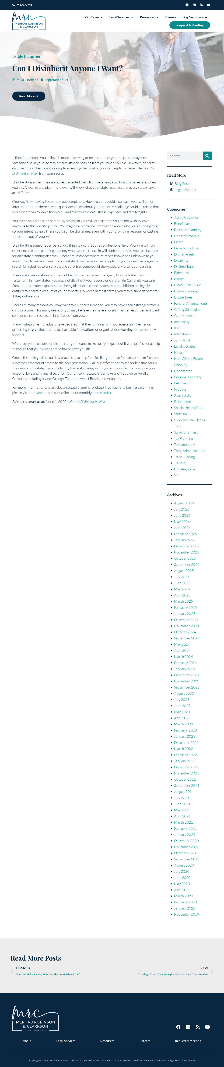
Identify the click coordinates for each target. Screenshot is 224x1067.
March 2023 (183, 724)
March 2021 (183, 822)
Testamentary (184, 444)
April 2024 (182, 650)
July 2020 (181, 871)
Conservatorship (187, 236)
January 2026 (184, 540)
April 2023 (182, 718)
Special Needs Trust (189, 407)
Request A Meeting (189, 25)
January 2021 (184, 834)
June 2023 (182, 705)
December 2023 (186, 675)
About (27, 1041)
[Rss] (201, 5)
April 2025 (182, 595)
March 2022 (183, 748)
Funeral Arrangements (191, 303)
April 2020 (182, 890)
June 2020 (182, 877)
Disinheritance (185, 266)
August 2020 (184, 865)
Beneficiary (182, 223)
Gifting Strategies (187, 309)
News (178, 352)
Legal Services (119, 17)
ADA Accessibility (123, 1060)
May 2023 (182, 712)
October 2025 (185, 558)
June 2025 (182, 583)
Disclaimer (106, 1060)
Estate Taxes (183, 297)
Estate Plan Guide (187, 285)
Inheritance (182, 334)
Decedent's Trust (187, 248)
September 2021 (187, 785)
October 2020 (185, 853)
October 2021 (185, 779)
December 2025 (186, 546)
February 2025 (185, 607)
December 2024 (186, 620)
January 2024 (184, 669)
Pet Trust (181, 383)
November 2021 (186, 773)
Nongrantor (183, 371)
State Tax (180, 414)
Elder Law (181, 272)
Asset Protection (186, 217)
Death (178, 242)
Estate (179, 279)
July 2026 (181, 509)
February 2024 (185, 662)
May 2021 (182, 810)
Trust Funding (184, 457)
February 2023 (185, 730)
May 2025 (182, 589)
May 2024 (182, 644)
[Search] (207, 156)
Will (177, 475)
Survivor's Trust (186, 432)
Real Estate (182, 395)
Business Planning (187, 229)
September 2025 (187, 564)
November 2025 (186, 552)
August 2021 (184, 791)
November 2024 (186, 626)
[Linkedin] (194, 5)
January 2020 (184, 908)
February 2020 (185, 902)
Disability (181, 260)
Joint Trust (182, 340)
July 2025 (181, 577)
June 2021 (182, 804)
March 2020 (183, 896)
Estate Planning (26, 56)
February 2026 (185, 534)
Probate (180, 389)
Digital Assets (184, 254)
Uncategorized (185, 469)
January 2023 (184, 736)
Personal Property (188, 377)
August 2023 (184, 693)
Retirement (182, 401)
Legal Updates (184, 346)
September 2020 (187, 859)
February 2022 (185, 755)
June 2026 (182, 515)
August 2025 (184, 570)
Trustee (180, 463)
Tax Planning (183, 438)
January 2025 (184, 613)
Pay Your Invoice (195, 17)
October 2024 (185, 632)
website (41, 392)
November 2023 (186, 681)
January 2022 (184, 761)
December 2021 (186, 767)
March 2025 (183, 601)
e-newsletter (101, 392)
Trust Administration (189, 450)
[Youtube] (208, 5)
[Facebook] (187, 5)
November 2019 (186, 914)
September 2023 (187, 687)
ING (177, 328)
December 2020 (186, 840)
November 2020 (186, 847)
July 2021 (181, 798)
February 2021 (185, 828)
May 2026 (182, 521)
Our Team (92, 17)
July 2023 (181, 699)
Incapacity (182, 322)
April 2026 (182, 527)
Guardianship (184, 315)
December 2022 (186, 742)
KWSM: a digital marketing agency (177, 1060)
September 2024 (187, 638)
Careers (170, 17)
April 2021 (182, 816)
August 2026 (184, 503)
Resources (147, 17)
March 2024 (183, 656)
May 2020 (182, 883)
